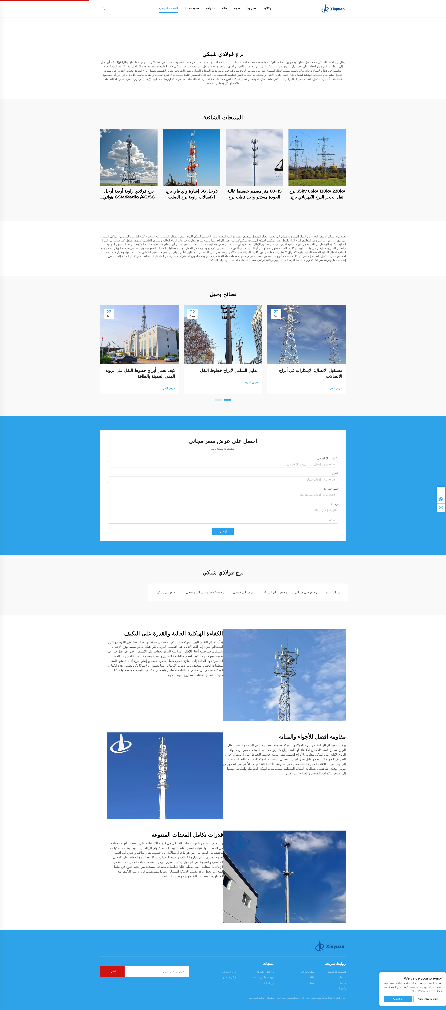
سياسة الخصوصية (256, 998)
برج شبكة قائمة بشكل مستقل (205, 592)
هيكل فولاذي (229, 977)
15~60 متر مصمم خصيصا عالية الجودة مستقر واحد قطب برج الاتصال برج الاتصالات (254, 194)
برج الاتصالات (228, 971)
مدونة (237, 8)
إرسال (223, 531)
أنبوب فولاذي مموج (263, 977)
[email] (441, 507)
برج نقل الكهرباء (265, 971)
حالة (224, 8)
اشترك (112, 971)
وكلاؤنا (267, 8)
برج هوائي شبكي (167, 592)
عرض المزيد (335, 388)
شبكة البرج (333, 592)
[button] (227, 400)
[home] (333, 8)
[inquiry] (441, 491)
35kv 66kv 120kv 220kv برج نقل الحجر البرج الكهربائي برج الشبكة (317, 194)
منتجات (210, 8)
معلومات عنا (192, 8)
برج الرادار (268, 983)
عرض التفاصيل (317, 157)
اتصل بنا (251, 8)
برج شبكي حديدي (244, 592)
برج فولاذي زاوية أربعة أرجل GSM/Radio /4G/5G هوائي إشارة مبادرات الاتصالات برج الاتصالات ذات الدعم (129, 194)
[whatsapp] (441, 499)
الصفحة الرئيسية (168, 8)
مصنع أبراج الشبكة (275, 592)
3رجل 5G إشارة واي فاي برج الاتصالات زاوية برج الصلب (192, 194)
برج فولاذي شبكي (306, 592)
